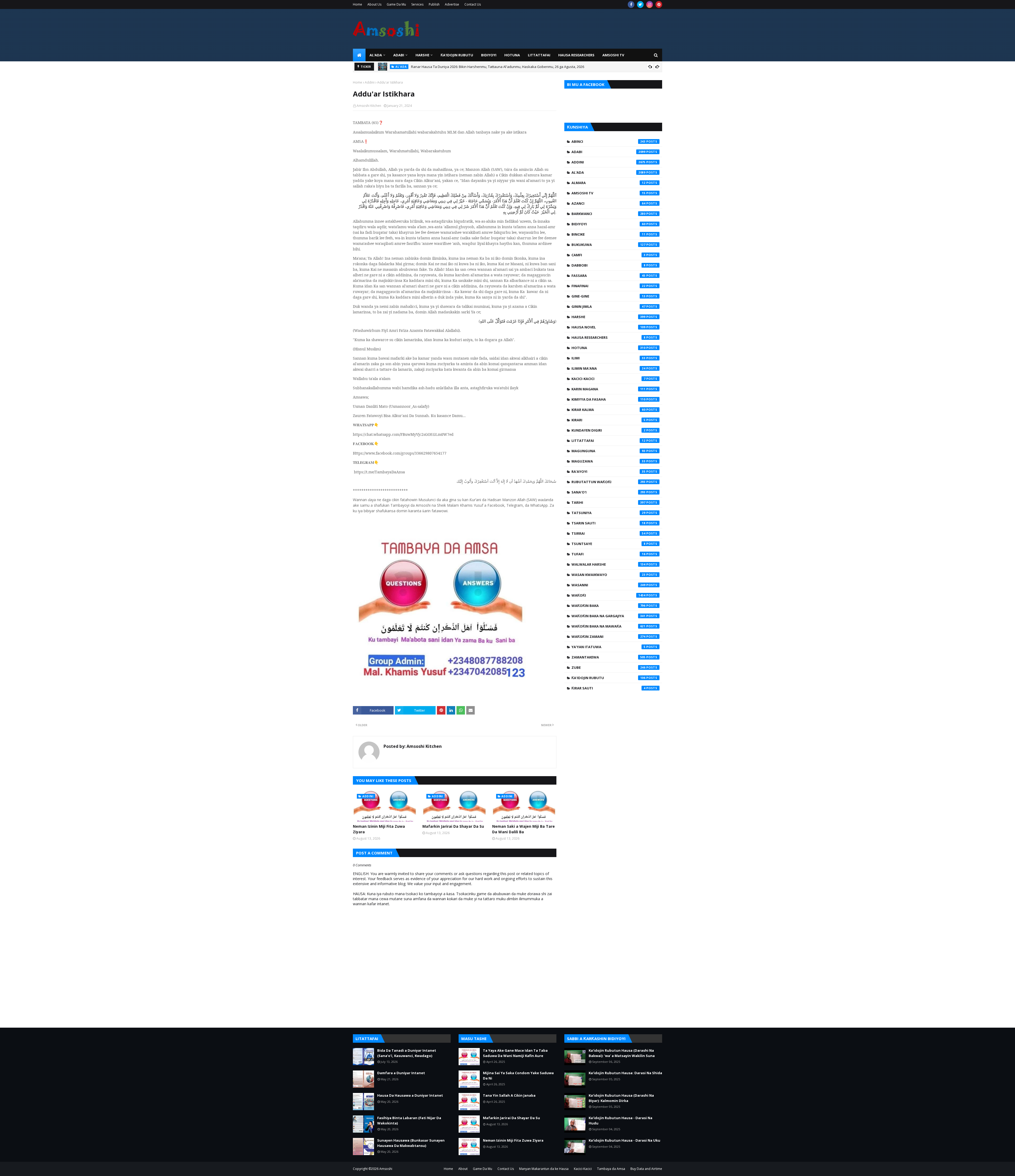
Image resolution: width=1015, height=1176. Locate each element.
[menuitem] (359, 55)
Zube (608, 667)
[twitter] (640, 4)
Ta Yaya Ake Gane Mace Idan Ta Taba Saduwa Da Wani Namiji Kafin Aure (515, 1053)
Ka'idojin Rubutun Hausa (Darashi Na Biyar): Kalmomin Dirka (621, 1098)
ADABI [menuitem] (398, 55)
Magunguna (608, 451)
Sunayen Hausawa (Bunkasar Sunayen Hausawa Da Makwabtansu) (411, 1143)
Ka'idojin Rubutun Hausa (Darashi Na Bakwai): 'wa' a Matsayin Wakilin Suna (622, 1053)
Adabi (608, 151)
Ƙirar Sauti (608, 688)
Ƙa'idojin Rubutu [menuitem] (457, 55)
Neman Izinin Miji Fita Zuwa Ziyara (379, 829)
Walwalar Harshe (608, 564)
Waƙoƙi (608, 595)
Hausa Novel (608, 327)
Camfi (608, 255)
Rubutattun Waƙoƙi (608, 481)
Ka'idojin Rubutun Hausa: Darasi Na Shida (625, 1072)
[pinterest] (659, 4)
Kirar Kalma (608, 409)
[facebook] (631, 4)
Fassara (608, 275)
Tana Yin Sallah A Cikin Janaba (509, 1095)
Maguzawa (608, 461)
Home (357, 4)
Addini (370, 82)
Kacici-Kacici (608, 378)
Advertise (452, 4)
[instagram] (649, 4)
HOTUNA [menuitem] (512, 55)
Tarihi (608, 502)
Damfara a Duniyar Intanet (401, 1072)
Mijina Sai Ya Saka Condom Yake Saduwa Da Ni (518, 1075)
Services (417, 4)
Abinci (608, 141)
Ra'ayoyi (608, 471)
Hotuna (608, 347)
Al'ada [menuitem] (376, 55)
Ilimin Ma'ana (608, 368)
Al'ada (608, 172)
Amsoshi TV (608, 193)
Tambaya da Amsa (611, 1168)
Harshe (608, 316)
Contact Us (472, 4)
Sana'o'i (608, 492)
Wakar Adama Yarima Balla (431, 68)
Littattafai (608, 440)
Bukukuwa (608, 244)
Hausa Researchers (608, 337)
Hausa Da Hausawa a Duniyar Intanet (410, 1095)
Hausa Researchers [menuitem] (576, 55)
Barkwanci (608, 213)
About (463, 1168)
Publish (434, 4)
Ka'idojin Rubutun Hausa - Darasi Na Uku (624, 1140)
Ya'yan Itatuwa (608, 646)
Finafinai (608, 285)
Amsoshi (385, 1168)
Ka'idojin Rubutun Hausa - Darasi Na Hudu (620, 1120)
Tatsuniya (608, 512)
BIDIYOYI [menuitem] (488, 55)
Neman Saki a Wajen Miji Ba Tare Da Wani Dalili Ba (523, 829)
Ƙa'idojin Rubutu (608, 677)
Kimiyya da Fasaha (608, 399)
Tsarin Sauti (608, 523)
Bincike (608, 234)
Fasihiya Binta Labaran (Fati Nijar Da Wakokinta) (409, 1120)
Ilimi (608, 358)
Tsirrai (608, 533)
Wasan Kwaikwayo (608, 574)
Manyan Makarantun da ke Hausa (544, 1168)
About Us (374, 4)
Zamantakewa (608, 657)
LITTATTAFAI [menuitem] (539, 55)
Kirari (608, 420)
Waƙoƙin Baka (608, 605)
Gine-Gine (608, 296)
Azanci (608, 203)
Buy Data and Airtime (646, 1168)
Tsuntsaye (608, 543)
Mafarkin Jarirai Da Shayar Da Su (453, 826)
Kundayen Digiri (608, 430)
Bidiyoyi (608, 224)
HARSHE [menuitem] (422, 55)
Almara (608, 182)
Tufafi (608, 554)
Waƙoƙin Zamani (608, 636)
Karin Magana (608, 389)
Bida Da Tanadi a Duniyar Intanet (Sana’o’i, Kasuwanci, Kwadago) (406, 1053)
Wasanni (608, 585)
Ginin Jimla (608, 306)
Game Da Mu (396, 4)
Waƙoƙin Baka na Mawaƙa (608, 626)
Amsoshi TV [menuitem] (613, 55)
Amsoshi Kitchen (369, 105)
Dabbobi (608, 265)
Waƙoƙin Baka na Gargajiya (608, 616)
